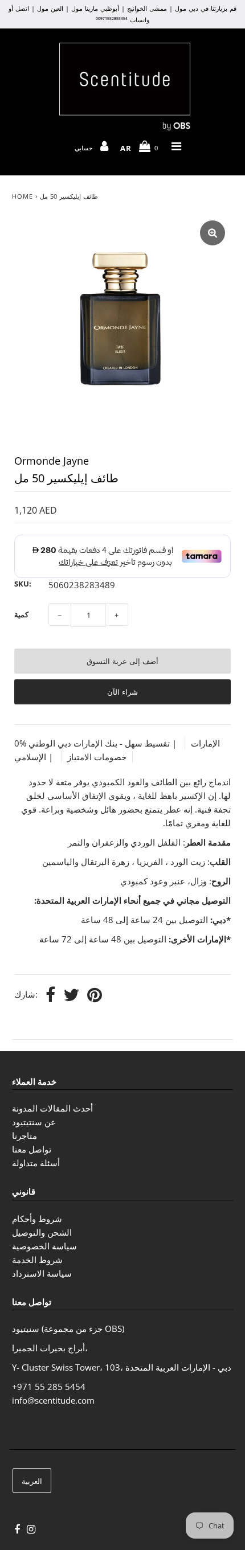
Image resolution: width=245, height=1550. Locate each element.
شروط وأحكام (37, 1218)
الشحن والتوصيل (42, 1232)
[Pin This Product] (94, 995)
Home (22, 196)
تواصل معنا (31, 1149)
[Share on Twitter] (71, 995)
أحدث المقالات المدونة (52, 1108)
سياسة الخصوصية (44, 1246)
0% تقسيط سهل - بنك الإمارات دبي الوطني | (96, 743)
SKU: (22, 584)
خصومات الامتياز (96, 756)
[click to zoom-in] (212, 232)
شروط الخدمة (37, 1259)
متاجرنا (24, 1135)
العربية (32, 1481)
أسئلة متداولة (36, 1162)
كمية (21, 614)
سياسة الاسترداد (42, 1273)
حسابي (85, 147)
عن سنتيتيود (34, 1121)
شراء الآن (122, 692)
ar (126, 148)
